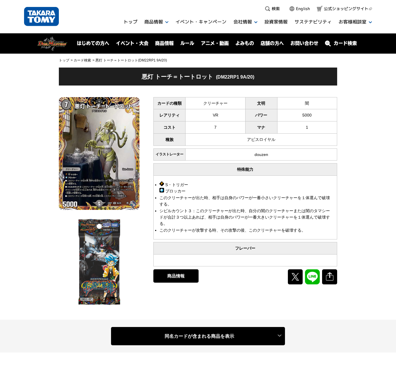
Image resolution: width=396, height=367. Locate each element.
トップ (64, 60)
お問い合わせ (304, 43)
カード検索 (82, 60)
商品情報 (176, 275)
